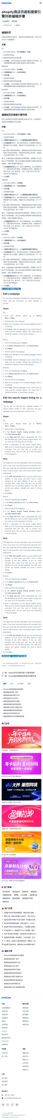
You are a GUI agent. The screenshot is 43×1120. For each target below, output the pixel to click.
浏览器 (17, 109)
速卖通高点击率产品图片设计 (13, 707)
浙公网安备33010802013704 (10, 1117)
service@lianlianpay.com (13, 1098)
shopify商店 (6, 21)
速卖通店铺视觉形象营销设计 (13, 710)
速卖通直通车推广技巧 (10, 692)
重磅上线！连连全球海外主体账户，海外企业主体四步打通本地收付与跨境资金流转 (19, 916)
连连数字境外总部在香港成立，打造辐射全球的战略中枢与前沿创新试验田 (19, 927)
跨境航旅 (25, 1018)
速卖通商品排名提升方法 (11, 695)
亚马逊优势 (6, 892)
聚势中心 (25, 1059)
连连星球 (5, 1018)
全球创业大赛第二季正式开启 (11, 802)
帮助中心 (25, 1069)
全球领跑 (5, 1024)
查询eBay (6, 901)
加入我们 (5, 1085)
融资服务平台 (6, 1038)
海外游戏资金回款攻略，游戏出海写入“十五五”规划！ (19, 923)
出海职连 (5, 1044)
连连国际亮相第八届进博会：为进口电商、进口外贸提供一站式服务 (19, 937)
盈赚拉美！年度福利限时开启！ (12, 829)
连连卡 (4, 1021)
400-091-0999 (9, 1095)
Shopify (7, 52)
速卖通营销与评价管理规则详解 (13, 716)
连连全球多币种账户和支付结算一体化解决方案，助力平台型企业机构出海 (19, 920)
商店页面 (14, 21)
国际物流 (25, 1021)
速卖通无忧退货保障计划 (11, 713)
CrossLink (5, 1041)
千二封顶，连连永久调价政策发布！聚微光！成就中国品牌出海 (19, 941)
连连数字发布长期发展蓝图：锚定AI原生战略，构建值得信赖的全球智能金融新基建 (19, 913)
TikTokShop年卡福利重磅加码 (12, 776)
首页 (6, 3)
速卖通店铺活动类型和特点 (12, 704)
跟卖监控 (34, 892)
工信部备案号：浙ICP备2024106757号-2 (13, 1115)
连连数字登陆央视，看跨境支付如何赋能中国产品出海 (19, 944)
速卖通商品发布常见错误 (11, 701)
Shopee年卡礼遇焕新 (9, 855)
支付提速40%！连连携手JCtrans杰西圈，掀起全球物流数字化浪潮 (19, 930)
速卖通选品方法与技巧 (10, 698)
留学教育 (25, 1014)
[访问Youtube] (16, 1104)
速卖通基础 (16, 898)
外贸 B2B (26, 1011)
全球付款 (5, 1011)
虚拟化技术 (16, 892)
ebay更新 (24, 895)
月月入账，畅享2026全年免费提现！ (14, 880)
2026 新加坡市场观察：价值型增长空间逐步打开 (19, 934)
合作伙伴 (25, 1063)
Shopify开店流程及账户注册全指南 (21, 672)
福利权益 (25, 1066)
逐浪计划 (25, 1056)
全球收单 (5, 1014)
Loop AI (4, 1031)
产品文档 (5, 1053)
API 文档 (4, 1056)
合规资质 (5, 1081)
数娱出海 (25, 1024)
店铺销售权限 (7, 895)
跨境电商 (25, 1008)
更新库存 (25, 892)
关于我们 (5, 1078)
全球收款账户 (6, 1008)
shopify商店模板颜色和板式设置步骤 (22, 676)
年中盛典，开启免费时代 (10, 750)
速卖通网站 (6, 898)
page (34, 354)
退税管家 (5, 1028)
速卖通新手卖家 (27, 898)
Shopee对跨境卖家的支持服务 (13, 689)
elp (37, 447)
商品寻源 (5, 1034)
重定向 (17, 171)
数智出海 (25, 1053)
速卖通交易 (33, 895)
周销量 (16, 895)
